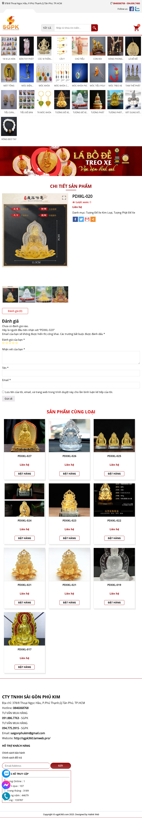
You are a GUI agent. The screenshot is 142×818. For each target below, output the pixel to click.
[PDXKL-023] (69, 500)
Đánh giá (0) (15, 311)
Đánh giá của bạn (13, 339)
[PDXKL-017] (24, 628)
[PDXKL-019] (114, 564)
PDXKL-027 (25, 456)
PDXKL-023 (69, 520)
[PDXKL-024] (24, 500)
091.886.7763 (10, 718)
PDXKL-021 (25, 585)
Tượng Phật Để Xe (124, 212)
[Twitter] (81, 219)
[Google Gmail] (87, 219)
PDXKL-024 (25, 520)
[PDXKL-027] (24, 435)
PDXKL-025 (114, 456)
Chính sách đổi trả (12, 757)
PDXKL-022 (114, 520)
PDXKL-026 (69, 456)
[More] (93, 219)
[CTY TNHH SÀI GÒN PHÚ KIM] (21, 23)
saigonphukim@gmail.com (28, 733)
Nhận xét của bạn (13, 349)
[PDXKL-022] (114, 500)
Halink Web (93, 814)
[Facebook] (75, 219)
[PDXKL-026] (69, 435)
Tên (5, 368)
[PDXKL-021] (24, 564)
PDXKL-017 (25, 649)
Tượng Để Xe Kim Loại (99, 212)
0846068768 (119, 3)
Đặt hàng (24, 473)
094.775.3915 (10, 728)
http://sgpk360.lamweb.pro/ (32, 738)
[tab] (15, 311)
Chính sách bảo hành (13, 752)
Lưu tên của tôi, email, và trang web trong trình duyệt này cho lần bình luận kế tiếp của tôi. (59, 392)
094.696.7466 (133, 3)
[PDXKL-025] (114, 435)
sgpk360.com (62, 814)
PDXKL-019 (114, 585)
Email (6, 380)
